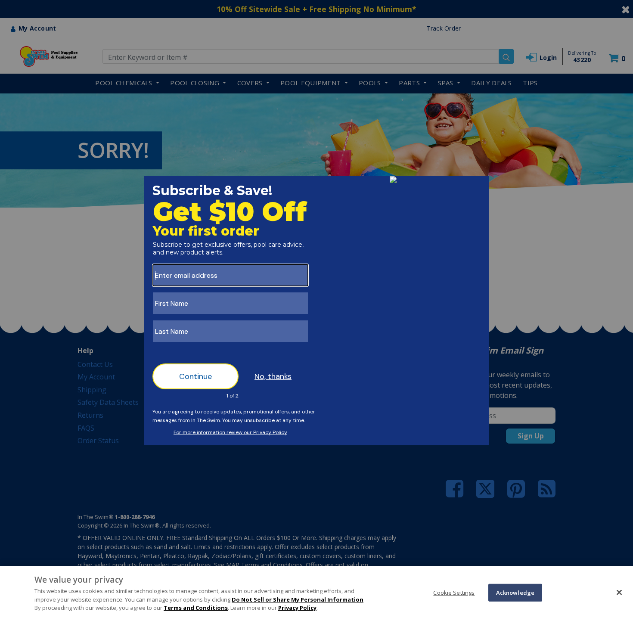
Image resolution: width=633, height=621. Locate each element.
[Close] (619, 592)
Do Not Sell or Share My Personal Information (297, 599)
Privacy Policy (297, 608)
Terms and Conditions (196, 608)
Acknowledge (515, 592)
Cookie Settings (454, 592)
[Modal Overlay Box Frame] (316, 310)
